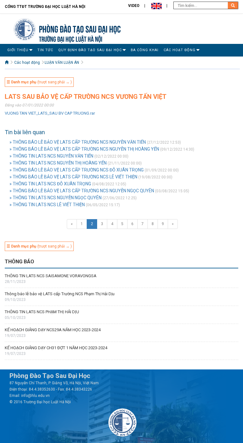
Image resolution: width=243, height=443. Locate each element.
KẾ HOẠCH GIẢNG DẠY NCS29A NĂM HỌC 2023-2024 (53, 329)
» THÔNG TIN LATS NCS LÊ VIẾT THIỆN (47, 204)
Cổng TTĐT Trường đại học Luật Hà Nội (45, 6)
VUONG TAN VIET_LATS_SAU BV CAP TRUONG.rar (50, 113)
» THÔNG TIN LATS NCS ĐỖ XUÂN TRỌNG (50, 183)
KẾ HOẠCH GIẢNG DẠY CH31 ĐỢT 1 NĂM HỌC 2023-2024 (56, 347)
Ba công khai (145, 50)
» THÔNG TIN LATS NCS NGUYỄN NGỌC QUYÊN (55, 197)
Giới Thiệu (17, 50)
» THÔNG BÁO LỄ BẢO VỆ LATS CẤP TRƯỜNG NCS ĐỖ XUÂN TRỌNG (76, 169)
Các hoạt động (180, 50)
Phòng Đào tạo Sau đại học (80, 28)
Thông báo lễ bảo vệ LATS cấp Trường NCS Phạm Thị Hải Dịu (60, 293)
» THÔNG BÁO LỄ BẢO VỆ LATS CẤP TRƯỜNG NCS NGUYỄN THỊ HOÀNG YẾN (84, 149)
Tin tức (45, 50)
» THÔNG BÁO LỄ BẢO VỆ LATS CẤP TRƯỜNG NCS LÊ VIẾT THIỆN (73, 176)
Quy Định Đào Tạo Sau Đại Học (90, 50)
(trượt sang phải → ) (39, 82)
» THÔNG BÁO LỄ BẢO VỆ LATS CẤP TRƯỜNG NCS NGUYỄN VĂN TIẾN (77, 142)
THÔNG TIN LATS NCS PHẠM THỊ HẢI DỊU (42, 311)
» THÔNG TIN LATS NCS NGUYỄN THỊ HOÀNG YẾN (58, 162)
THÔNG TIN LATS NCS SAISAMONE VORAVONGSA (51, 275)
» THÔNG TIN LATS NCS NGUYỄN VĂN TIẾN (51, 156)
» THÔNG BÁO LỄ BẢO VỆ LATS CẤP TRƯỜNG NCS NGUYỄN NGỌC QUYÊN (81, 190)
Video (134, 5)
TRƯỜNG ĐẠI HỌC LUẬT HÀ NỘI (70, 38)
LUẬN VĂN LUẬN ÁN (62, 62)
